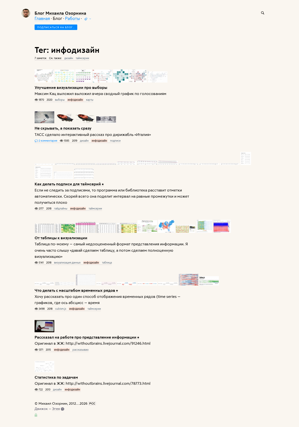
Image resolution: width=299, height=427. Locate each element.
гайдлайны (60, 208)
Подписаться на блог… (56, 27)
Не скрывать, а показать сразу (63, 128)
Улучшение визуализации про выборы (71, 87)
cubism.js (60, 308)
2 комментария (47, 140)
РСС (92, 403)
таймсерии (82, 58)
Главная (42, 18)
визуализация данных (67, 262)
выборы (60, 99)
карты (89, 99)
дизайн (68, 58)
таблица (107, 262)
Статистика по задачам (56, 377)
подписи (115, 140)
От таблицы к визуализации (61, 237)
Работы (72, 18)
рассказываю (80, 349)
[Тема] (88, 19)
